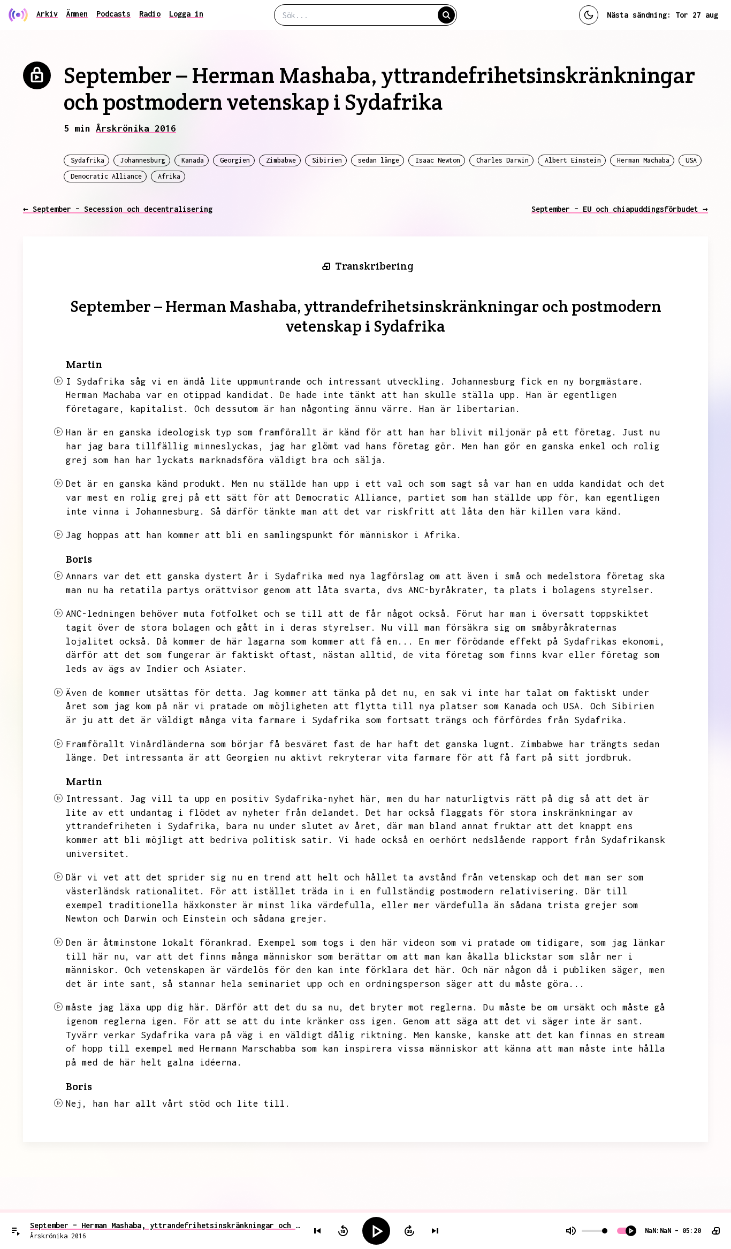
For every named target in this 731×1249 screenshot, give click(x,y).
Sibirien (327, 160)
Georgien (235, 160)
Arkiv (47, 13)
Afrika (169, 176)
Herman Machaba (643, 160)
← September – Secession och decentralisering (117, 208)
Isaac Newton (437, 160)
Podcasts (113, 13)
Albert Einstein (573, 160)
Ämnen (77, 13)
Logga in (186, 13)
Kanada (192, 160)
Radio (150, 13)
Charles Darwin (502, 160)
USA (691, 160)
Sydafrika (87, 160)
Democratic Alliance (106, 176)
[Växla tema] (588, 15)
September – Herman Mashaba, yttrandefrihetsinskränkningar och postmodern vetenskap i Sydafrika (166, 1225)
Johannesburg (142, 160)
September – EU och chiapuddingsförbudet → (619, 208)
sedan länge (378, 160)
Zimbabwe (281, 160)
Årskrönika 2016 (136, 128)
